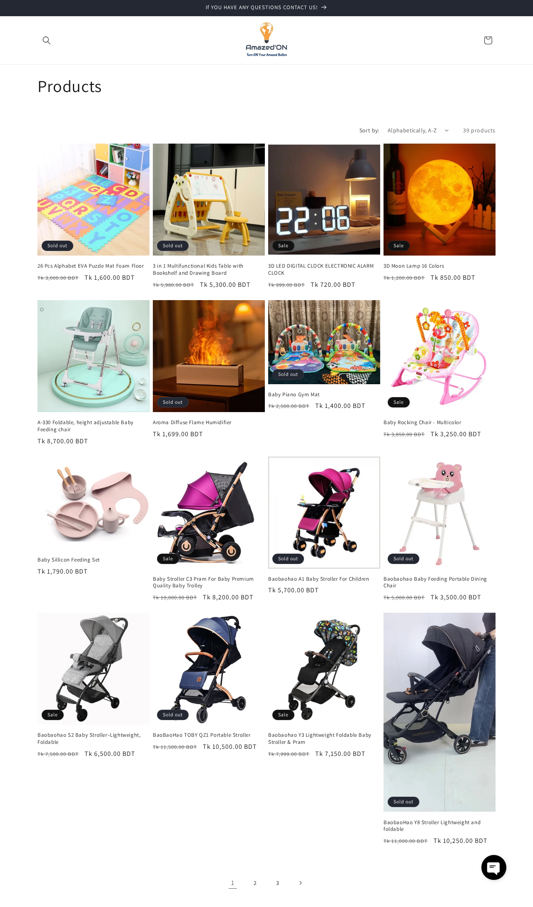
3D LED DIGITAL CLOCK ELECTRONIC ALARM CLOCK (321, 269)
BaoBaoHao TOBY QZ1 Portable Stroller (202, 735)
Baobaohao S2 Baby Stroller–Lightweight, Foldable (88, 738)
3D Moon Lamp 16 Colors (414, 266)
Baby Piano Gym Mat (294, 394)
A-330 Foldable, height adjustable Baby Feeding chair (85, 426)
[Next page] (300, 883)
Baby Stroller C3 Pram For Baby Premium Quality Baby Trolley (203, 582)
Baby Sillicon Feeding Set (68, 560)
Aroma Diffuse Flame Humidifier (192, 422)
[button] (46, 40)
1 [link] (232, 882)
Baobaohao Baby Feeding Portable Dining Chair (435, 582)
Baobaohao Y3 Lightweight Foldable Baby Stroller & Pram (319, 738)
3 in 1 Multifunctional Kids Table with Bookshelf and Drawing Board (198, 269)
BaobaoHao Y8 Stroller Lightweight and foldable (432, 826)
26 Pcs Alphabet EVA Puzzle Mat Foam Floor (90, 266)
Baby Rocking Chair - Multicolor (422, 422)
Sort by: (369, 130)
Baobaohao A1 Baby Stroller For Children (318, 579)
